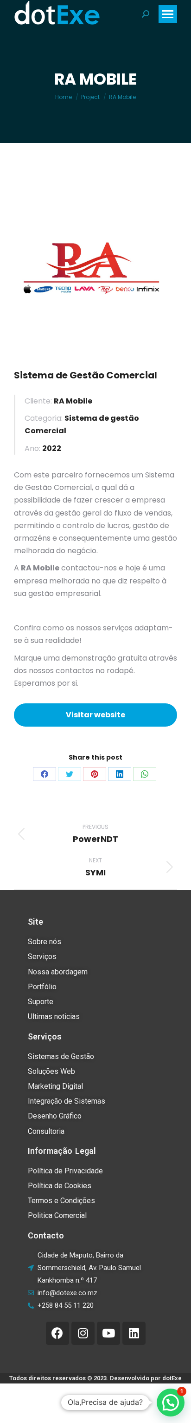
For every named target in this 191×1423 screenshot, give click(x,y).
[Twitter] (69, 774)
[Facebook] (44, 774)
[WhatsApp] (144, 774)
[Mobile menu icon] (168, 14)
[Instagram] (83, 1333)
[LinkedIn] (119, 774)
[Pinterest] (94, 774)
